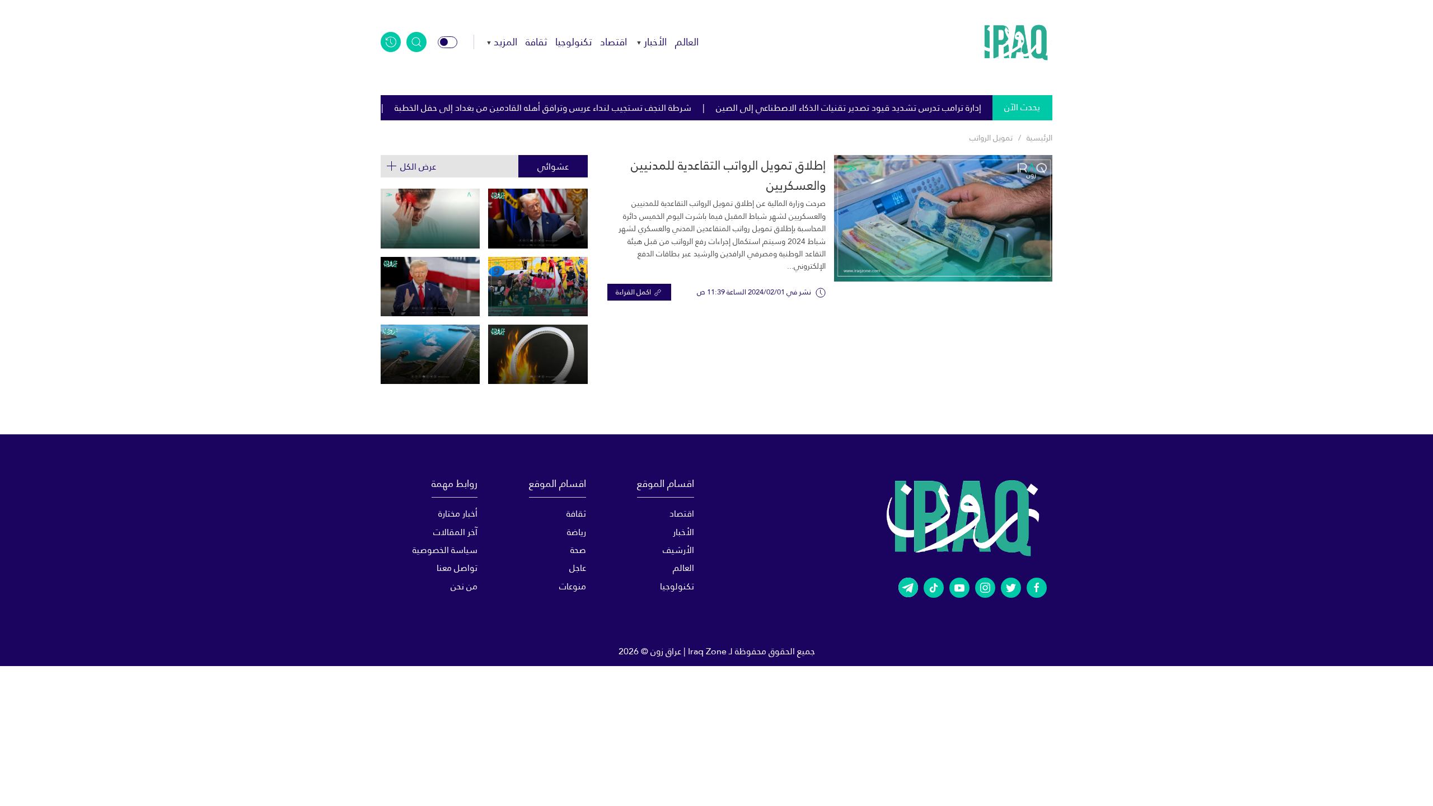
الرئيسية (1039, 137)
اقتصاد (613, 41)
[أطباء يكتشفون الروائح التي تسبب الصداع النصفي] (430, 218)
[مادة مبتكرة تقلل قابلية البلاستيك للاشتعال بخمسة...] (537, 354)
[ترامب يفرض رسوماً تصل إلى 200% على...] (537, 218)
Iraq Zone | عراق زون (688, 651)
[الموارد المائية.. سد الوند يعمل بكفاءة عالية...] (430, 354)
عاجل (577, 568)
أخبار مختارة (457, 513)
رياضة (576, 532)
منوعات (572, 586)
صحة (578, 550)
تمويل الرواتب (991, 137)
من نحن (464, 586)
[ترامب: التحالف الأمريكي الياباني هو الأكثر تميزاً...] (430, 286)
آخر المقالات (455, 532)
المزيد (505, 41)
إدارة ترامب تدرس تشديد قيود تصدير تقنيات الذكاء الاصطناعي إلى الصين (908, 107)
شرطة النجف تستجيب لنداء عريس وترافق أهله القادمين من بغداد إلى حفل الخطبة (602, 107)
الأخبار (655, 41)
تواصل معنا (457, 568)
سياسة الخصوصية (445, 550)
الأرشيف (678, 550)
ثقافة (536, 41)
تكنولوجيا (573, 41)
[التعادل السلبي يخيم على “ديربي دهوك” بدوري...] (537, 286)
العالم (687, 41)
